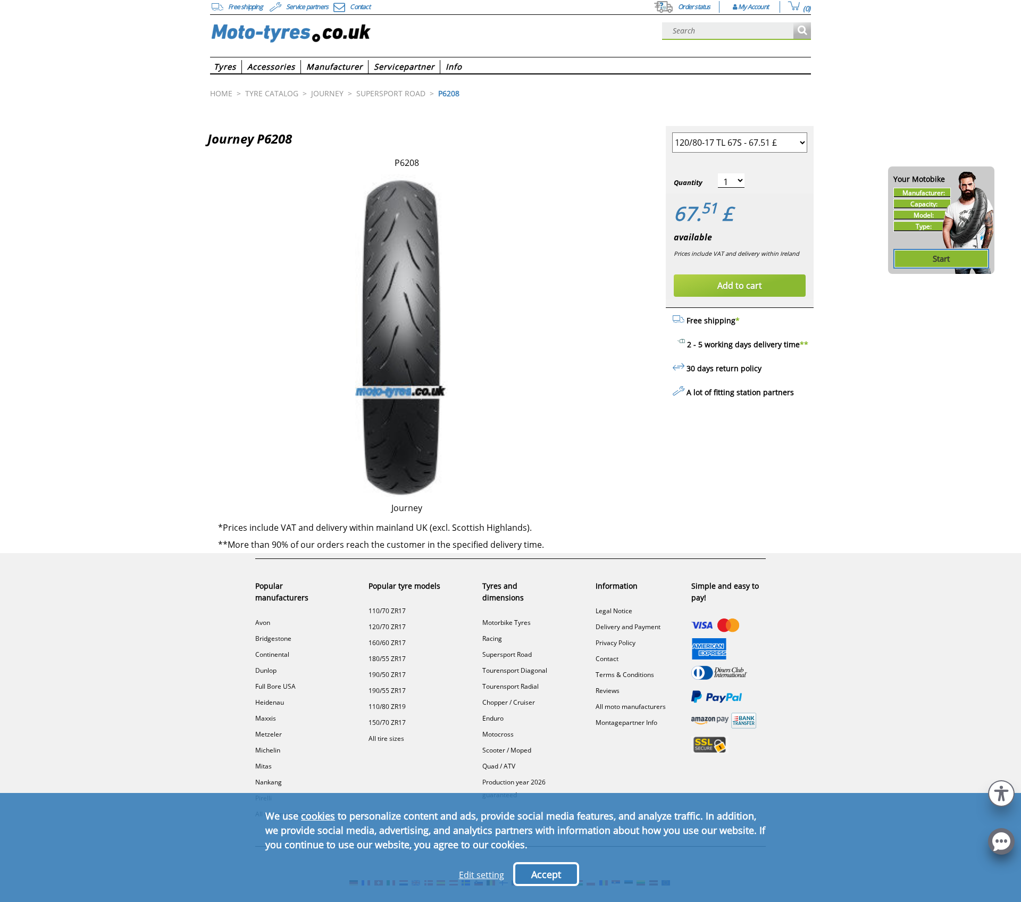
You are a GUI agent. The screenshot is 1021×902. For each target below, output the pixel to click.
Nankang (268, 782)
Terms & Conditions (625, 674)
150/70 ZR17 (387, 722)
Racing (492, 638)
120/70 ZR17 (387, 626)
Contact (607, 658)
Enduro (493, 718)
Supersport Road (507, 654)
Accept (546, 874)
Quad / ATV (498, 766)
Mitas (263, 766)
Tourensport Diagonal (514, 670)
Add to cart (739, 285)
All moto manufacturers (631, 706)
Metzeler (268, 734)
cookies (318, 815)
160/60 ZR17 (387, 642)
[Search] (802, 31)
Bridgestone (273, 638)
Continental (272, 654)
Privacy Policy (615, 642)
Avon (262, 622)
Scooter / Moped (506, 750)
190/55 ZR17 (387, 690)
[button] (1001, 792)
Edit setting (481, 875)
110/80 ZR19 (387, 706)
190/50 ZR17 (387, 674)
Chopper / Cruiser (508, 702)
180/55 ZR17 (387, 658)
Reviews (608, 690)
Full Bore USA (275, 686)
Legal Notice (614, 610)
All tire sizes (386, 738)
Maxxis (265, 718)
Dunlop (266, 670)
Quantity (688, 182)
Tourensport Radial (510, 686)
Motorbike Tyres (506, 622)
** (804, 344)
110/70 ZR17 (387, 610)
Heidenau (269, 702)
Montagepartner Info (626, 722)
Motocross (498, 734)
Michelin (267, 750)
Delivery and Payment (628, 626)
